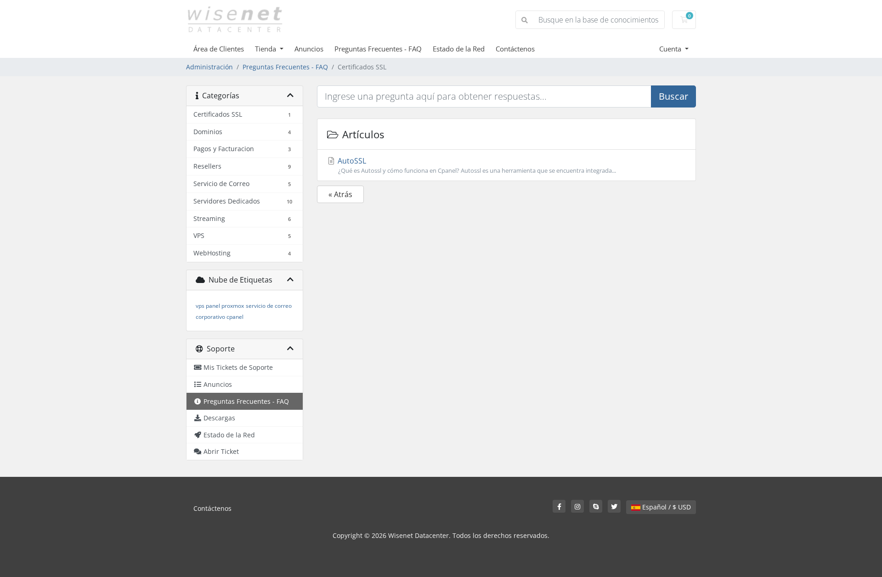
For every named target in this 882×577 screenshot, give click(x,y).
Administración (209, 66)
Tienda (266, 48)
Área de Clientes (218, 48)
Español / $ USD (665, 507)
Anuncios (308, 48)
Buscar (673, 96)
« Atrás (340, 194)
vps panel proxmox (220, 306)
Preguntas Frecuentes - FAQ (378, 48)
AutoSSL (476, 165)
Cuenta (671, 48)
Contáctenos (515, 48)
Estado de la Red (459, 48)
